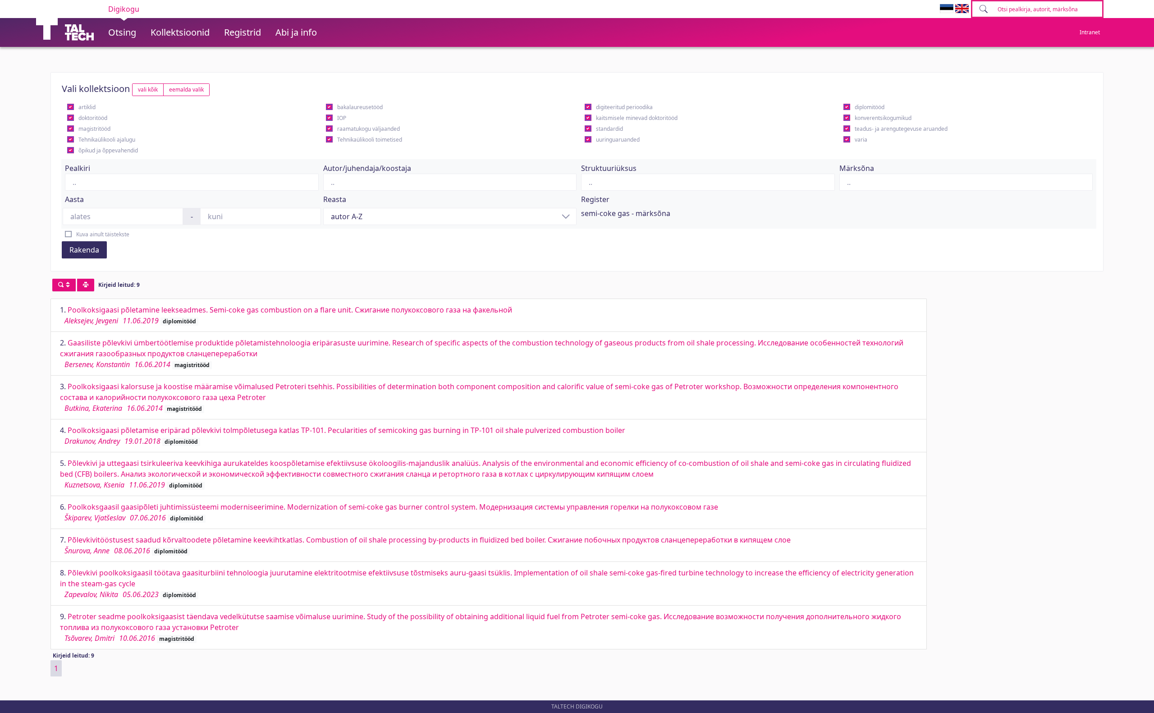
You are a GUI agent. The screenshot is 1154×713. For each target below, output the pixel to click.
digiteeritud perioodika (624, 107)
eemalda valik (186, 89)
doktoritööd (92, 118)
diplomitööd (869, 107)
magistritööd (94, 129)
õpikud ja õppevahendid (108, 150)
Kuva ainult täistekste (102, 234)
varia (861, 139)
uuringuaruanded (618, 139)
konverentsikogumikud (883, 118)
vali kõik (148, 89)
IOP (341, 118)
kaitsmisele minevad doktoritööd (637, 118)
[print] (85, 285)
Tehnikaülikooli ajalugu (106, 139)
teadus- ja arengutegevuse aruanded (901, 129)
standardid (609, 129)
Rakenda (84, 250)
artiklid (87, 107)
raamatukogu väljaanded (368, 129)
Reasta (334, 199)
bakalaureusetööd (360, 107)
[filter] (64, 285)
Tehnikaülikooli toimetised (369, 139)
